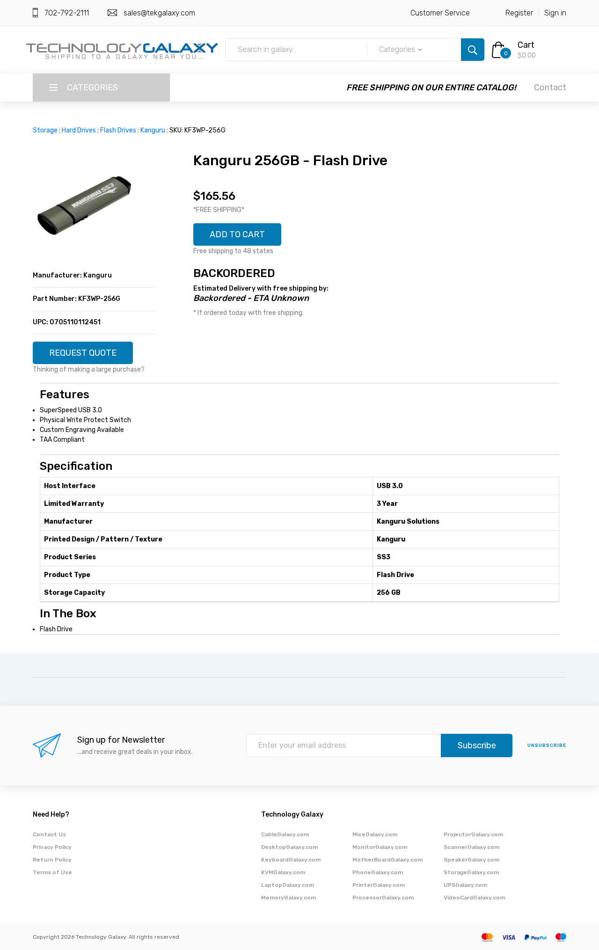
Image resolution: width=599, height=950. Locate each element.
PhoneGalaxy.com (377, 872)
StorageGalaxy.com (471, 872)
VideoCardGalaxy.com (474, 897)
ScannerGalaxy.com (471, 847)
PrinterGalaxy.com (378, 885)
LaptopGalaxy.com (287, 885)
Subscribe (477, 745)
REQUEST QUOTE (83, 353)
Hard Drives (79, 130)
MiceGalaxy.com (374, 834)
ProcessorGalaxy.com (383, 897)
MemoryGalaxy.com (288, 897)
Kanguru (152, 130)
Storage (45, 130)
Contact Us (49, 834)
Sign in (555, 12)
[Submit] (472, 49)
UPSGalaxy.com (465, 885)
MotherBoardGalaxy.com (387, 859)
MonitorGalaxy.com (379, 847)
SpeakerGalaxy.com (471, 859)
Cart (526, 45)
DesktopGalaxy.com (289, 847)
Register (519, 12)
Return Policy (52, 859)
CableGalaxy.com (285, 834)
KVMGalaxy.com (283, 872)
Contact (550, 87)
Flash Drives (118, 130)
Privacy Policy (52, 847)
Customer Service (440, 12)
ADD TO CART (237, 234)
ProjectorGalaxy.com (473, 834)
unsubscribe (546, 745)
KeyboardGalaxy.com (291, 859)
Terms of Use (52, 872)
